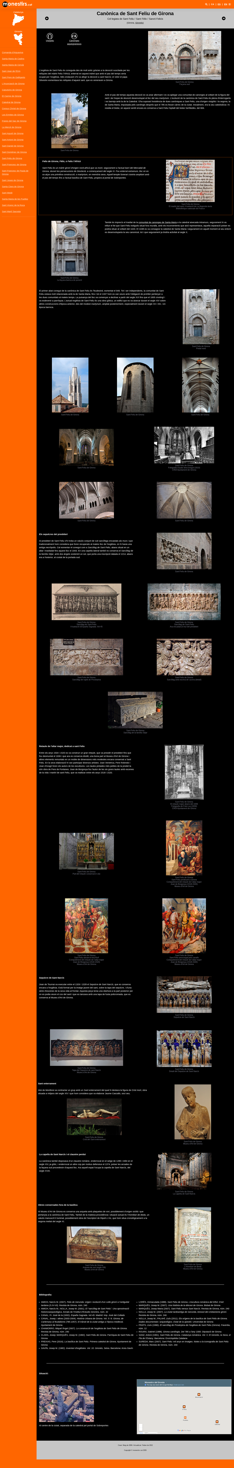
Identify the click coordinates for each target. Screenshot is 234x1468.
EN (225, 4)
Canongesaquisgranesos (74, 42)
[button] (229, 4)
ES (219, 4)
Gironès (139, 23)
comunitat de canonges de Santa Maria (158, 222)
